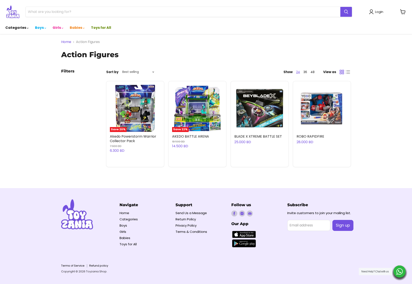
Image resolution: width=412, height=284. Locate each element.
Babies (76, 27)
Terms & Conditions (191, 231)
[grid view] (342, 72)
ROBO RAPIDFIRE (310, 136)
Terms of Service (73, 266)
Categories (16, 27)
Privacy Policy (186, 225)
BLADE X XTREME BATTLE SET (258, 136)
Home (66, 42)
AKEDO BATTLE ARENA (190, 136)
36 (305, 72)
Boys (39, 27)
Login (379, 11)
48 (313, 72)
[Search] (346, 12)
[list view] (348, 72)
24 (298, 72)
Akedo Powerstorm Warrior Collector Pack (133, 138)
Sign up (343, 225)
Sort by (112, 72)
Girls (57, 27)
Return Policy (186, 219)
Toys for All (101, 27)
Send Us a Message (191, 213)
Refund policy (98, 266)
